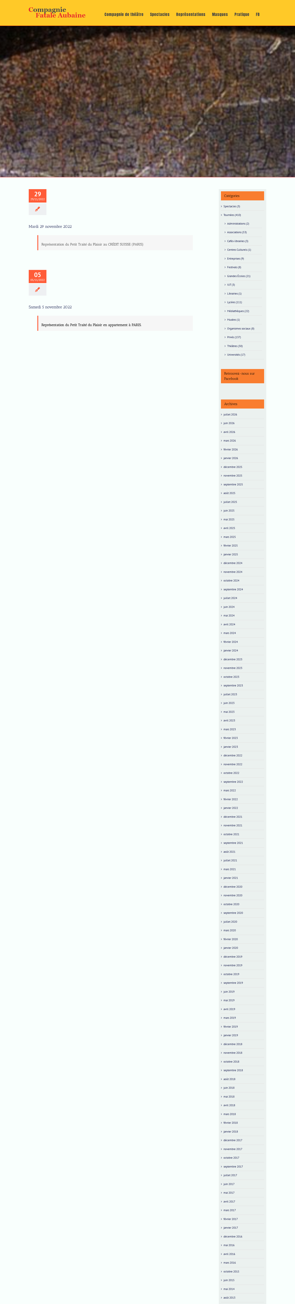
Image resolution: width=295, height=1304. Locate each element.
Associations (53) (237, 232)
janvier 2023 (231, 747)
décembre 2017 (233, 1140)
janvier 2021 (231, 878)
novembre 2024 (233, 572)
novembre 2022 (233, 764)
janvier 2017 (231, 1228)
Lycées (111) (234, 302)
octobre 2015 (231, 1271)
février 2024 (231, 642)
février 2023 (231, 738)
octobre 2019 (231, 974)
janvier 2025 (231, 554)
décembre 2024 (233, 563)
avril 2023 (229, 720)
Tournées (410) (232, 215)
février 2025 (231, 545)
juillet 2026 (230, 414)
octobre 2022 (231, 773)
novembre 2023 (233, 668)
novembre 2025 (233, 475)
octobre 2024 (231, 580)
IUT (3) (231, 285)
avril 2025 (229, 528)
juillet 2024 (230, 598)
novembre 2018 (233, 1053)
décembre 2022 (233, 755)
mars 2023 (230, 729)
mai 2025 (229, 519)
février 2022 (231, 799)
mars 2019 (230, 1018)
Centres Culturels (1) (239, 250)
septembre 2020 (233, 913)
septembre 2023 (233, 685)
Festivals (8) (234, 267)
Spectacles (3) (232, 206)
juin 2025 (229, 510)
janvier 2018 (231, 1131)
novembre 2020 (233, 895)
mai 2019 (229, 1000)
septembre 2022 (233, 782)
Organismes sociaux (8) (240, 328)
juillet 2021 (230, 860)
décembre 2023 (233, 659)
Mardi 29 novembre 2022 (50, 226)
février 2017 (231, 1219)
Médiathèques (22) (238, 311)
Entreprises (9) (235, 258)
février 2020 (231, 939)
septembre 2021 (233, 843)
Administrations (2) (238, 223)
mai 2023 (229, 712)
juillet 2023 (230, 694)
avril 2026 (229, 432)
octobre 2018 (231, 1061)
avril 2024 (229, 624)
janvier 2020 (231, 948)
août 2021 (229, 852)
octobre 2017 (231, 1158)
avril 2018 (229, 1105)
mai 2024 (229, 615)
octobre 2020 (231, 904)
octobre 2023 (231, 677)
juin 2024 (229, 607)
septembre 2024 (233, 589)
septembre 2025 (233, 484)
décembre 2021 (233, 817)
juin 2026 (229, 423)
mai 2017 (229, 1193)
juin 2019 (229, 991)
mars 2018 (230, 1114)
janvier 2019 (231, 1035)
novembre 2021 (233, 825)
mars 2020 (230, 930)
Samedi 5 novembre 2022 (51, 307)
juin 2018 (229, 1088)
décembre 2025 (233, 467)
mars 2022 (230, 790)
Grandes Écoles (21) (239, 276)
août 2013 (229, 1297)
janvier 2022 (231, 808)
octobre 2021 (231, 834)
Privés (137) (234, 337)
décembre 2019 (233, 957)
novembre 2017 (233, 1149)
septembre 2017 (233, 1166)
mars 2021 (230, 869)
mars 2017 (230, 1210)
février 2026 (231, 449)
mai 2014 (229, 1289)
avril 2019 (229, 1009)
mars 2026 (230, 440)
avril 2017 (229, 1201)
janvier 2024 (231, 650)
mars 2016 (230, 1262)
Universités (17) (236, 355)
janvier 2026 (231, 458)
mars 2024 (230, 633)
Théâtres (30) (235, 346)
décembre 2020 (233, 887)
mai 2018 (229, 1096)
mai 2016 (229, 1245)
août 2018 (229, 1079)
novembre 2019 (233, 965)
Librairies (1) (234, 293)
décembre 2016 (233, 1236)
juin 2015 (229, 1280)
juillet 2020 (230, 922)
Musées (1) (233, 320)
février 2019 (231, 1026)
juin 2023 (229, 703)
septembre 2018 (233, 1070)
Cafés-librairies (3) (237, 241)
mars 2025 (230, 537)
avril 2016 (229, 1254)
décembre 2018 (233, 1044)
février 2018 (231, 1123)
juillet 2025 (230, 502)
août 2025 (229, 493)
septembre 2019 (233, 983)
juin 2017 (229, 1184)
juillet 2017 (230, 1175)
